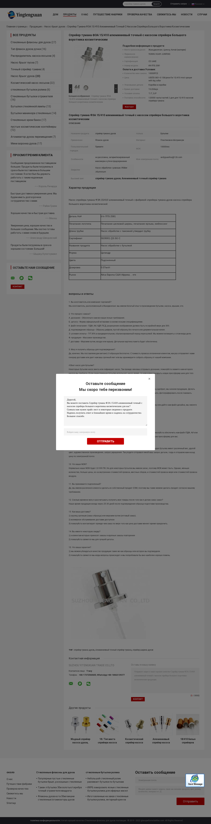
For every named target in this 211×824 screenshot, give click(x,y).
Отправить (105, 441)
